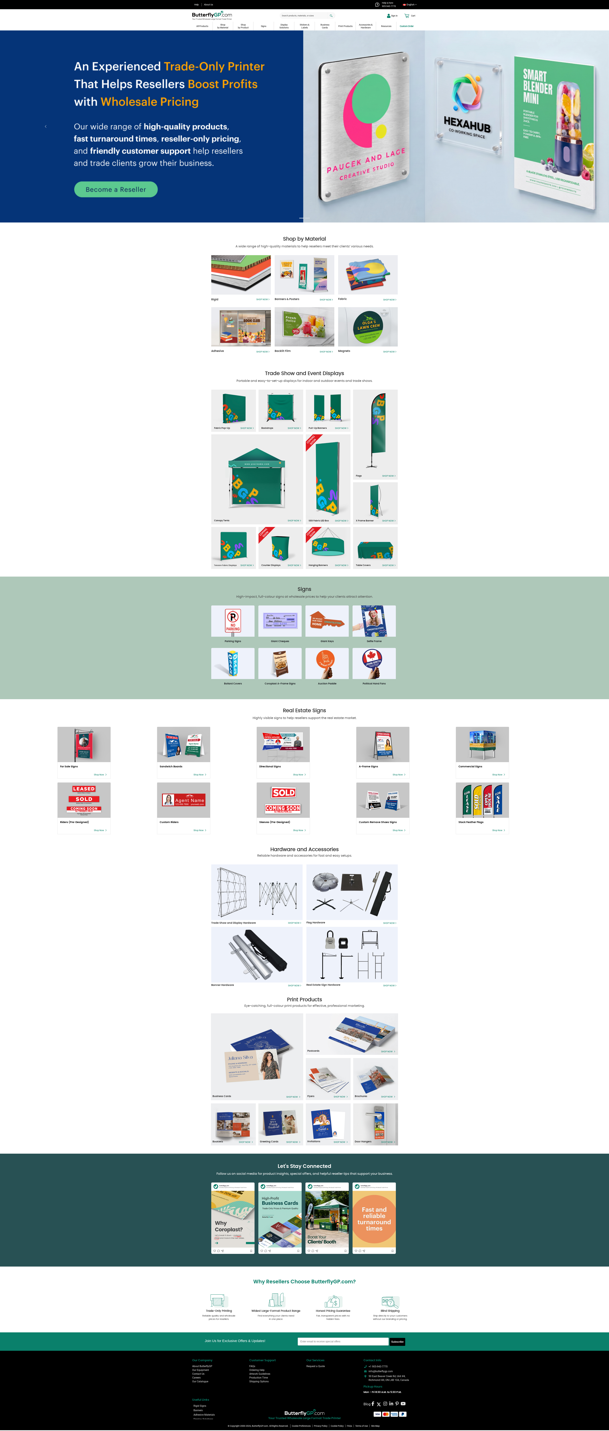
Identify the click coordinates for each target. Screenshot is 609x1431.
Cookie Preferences (301, 1426)
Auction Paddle (327, 684)
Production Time (258, 1377)
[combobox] (409, 5)
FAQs (252, 1366)
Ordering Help (257, 1370)
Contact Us (198, 1373)
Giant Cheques (280, 641)
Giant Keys (327, 641)
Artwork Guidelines (259, 1373)
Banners (198, 1410)
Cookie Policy (337, 1426)
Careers (196, 1377)
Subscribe (397, 1341)
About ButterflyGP (202, 1366)
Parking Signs (233, 641)
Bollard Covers (233, 684)
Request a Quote (315, 1366)
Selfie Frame (374, 641)
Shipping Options (259, 1381)
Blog (366, 1404)
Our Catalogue (200, 1381)
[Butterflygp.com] (304, 1412)
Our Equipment (200, 1370)
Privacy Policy (320, 1426)
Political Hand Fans (374, 684)
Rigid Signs (199, 1405)
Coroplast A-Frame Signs (280, 684)
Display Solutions (203, 1419)
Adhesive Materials (204, 1414)
